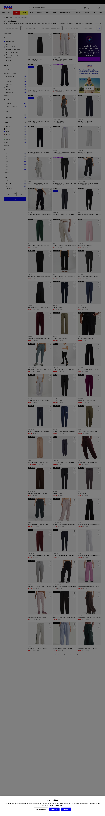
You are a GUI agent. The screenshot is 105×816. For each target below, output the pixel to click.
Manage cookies (41, 809)
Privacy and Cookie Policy (55, 805)
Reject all (54, 809)
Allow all (65, 809)
